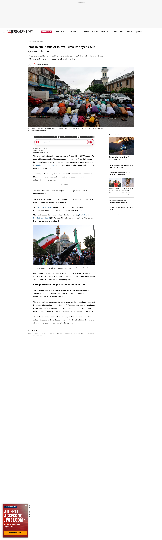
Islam (36, 333)
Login (156, 32)
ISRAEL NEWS (59, 32)
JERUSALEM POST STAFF (41, 148)
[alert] (15, 520)
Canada (59, 333)
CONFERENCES (46, 32)
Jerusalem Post (32, 41)
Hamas (30, 333)
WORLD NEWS (71, 32)
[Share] (29, 64)
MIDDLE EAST (84, 32)
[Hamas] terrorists (44, 207)
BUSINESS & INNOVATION (100, 32)
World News (40, 41)
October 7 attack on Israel (46, 165)
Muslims (43, 333)
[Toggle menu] (3, 32)
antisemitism (90, 333)
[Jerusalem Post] (19, 32)
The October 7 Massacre (35, 335)
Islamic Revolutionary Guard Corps (74, 333)
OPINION (130, 32)
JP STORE (139, 32)
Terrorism (51, 333)
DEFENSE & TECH (118, 32)
